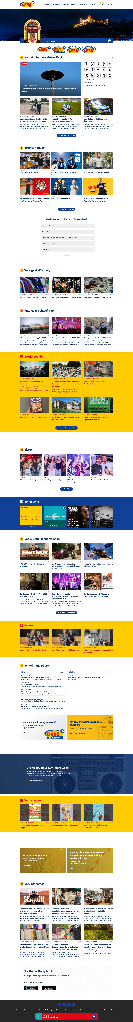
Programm (56, 4)
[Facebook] (59, 1005)
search (111, 4)
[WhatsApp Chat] (109, 40)
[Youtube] (69, 1005)
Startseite (42, 4)
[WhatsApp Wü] (74, 1005)
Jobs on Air (83, 4)
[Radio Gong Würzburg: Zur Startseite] (27, 4)
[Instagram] (64, 1005)
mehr (62, 672)
